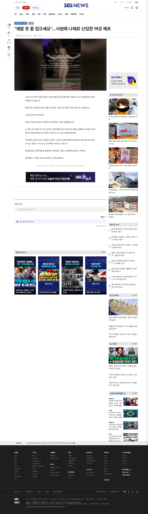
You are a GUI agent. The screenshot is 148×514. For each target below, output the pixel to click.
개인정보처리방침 (57, 491)
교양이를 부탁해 (90, 461)
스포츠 (60, 14)
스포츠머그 (89, 456)
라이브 (106, 461)
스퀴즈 (124, 463)
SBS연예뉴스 (126, 469)
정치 (27, 14)
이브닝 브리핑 (54, 458)
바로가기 (106, 452)
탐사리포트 (71, 471)
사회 (38, 14)
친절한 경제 (71, 461)
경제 (33, 14)
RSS (105, 471)
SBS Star (125, 472)
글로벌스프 (111, 398)
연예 (66, 14)
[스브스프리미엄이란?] (125, 393)
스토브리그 (89, 463)
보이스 (52, 470)
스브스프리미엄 (126, 452)
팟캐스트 (124, 458)
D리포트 (70, 466)
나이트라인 (35, 471)
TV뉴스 (82, 14)
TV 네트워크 (17, 476)
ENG (115, 2)
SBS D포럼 (125, 474)
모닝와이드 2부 (20, 23)
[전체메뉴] (15, 14)
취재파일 (74, 14)
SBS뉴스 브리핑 (54, 472)
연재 (69, 452)
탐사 (69, 478)
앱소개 (106, 469)
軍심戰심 (52, 456)
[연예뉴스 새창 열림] (123, 80)
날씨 (105, 456)
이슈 (15, 479)
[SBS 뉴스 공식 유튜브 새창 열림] (124, 491)
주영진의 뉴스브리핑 (37, 466)
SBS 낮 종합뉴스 (54, 475)
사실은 (70, 456)
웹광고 (39, 491)
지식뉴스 (124, 456)
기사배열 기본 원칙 (93, 504)
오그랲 (110, 410)
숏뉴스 (106, 463)
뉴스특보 (34, 476)
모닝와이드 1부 (36, 461)
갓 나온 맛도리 (90, 472)
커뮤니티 (124, 461)
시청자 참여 (30, 492)
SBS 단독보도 (72, 458)
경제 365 (71, 463)
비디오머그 (89, 452)
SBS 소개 (18, 492)
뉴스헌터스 (35, 458)
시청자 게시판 (108, 474)
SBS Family (101, 492)
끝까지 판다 (71, 475)
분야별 (16, 452)
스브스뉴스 (89, 469)
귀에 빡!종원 (89, 458)
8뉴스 (21, 14)
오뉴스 (34, 469)
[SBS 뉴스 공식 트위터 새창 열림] (133, 491)
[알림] (137, 7)
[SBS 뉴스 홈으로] (76, 5)
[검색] (132, 7)
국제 (44, 14)
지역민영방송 (114, 492)
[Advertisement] (60, 238)
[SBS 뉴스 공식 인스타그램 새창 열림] (137, 491)
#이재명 (126, 8)
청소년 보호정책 (105, 504)
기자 (105, 466)
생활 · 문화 (17, 469)
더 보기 (102, 251)
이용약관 (47, 491)
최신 (15, 456)
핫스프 (110, 434)
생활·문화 (52, 14)
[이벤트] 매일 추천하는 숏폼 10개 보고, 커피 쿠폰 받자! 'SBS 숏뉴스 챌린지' (50, 442)
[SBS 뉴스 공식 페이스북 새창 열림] (129, 491)
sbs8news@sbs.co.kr (78, 499)
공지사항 (106, 480)
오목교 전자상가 (90, 475)
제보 (105, 458)
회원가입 (129, 2)
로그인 (122, 2)
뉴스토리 (34, 474)
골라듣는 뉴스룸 (54, 467)
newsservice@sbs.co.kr (74, 502)
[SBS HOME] (136, 2)
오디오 (52, 463)
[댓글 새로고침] (22, 204)
